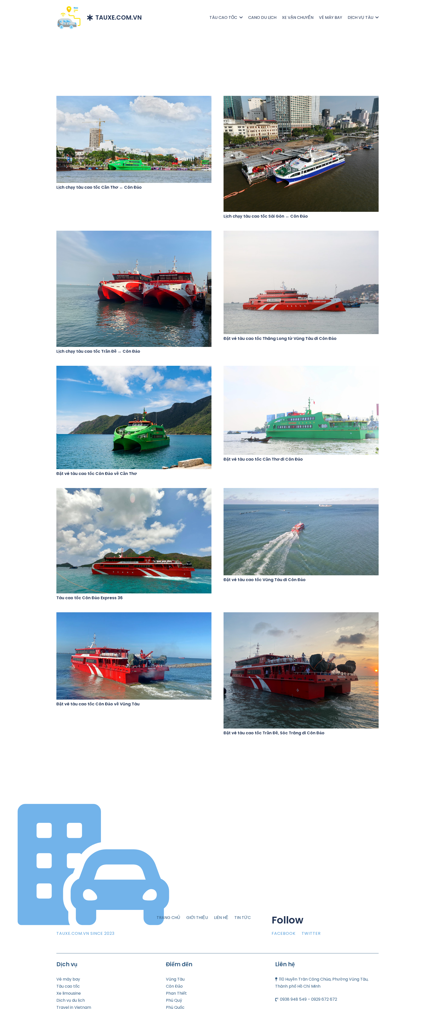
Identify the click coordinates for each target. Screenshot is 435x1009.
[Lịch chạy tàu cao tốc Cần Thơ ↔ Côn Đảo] (133, 99)
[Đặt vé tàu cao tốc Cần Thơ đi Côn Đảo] (301, 369)
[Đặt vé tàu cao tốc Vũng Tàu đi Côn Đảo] (301, 491)
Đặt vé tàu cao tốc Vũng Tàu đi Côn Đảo (265, 580)
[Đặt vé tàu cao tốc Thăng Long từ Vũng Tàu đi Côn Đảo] (301, 234)
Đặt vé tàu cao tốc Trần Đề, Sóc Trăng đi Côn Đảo (274, 733)
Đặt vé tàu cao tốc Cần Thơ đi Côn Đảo (263, 459)
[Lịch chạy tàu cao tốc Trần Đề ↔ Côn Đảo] (133, 234)
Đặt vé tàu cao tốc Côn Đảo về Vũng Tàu (97, 704)
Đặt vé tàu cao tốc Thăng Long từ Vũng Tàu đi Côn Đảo (280, 338)
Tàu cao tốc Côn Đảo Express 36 (89, 598)
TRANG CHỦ (168, 917)
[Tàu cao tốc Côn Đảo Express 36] (133, 491)
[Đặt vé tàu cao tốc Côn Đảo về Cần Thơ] (133, 369)
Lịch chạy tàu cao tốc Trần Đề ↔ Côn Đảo (98, 351)
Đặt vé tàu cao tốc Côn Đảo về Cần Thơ (96, 473)
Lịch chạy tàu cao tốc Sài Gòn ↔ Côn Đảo (266, 216)
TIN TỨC (242, 917)
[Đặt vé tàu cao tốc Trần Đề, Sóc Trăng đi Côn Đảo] (301, 616)
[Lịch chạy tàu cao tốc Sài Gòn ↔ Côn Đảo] (301, 99)
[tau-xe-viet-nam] (69, 17)
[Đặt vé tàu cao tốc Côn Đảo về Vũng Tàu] (133, 616)
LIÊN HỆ (221, 917)
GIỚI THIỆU (197, 917)
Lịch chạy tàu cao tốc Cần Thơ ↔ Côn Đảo (99, 187)
